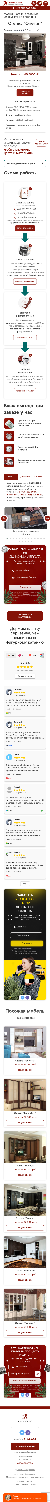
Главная (8, 14)
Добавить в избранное (25, 1470)
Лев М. (17, 755)
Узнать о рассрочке (25, 337)
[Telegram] (22, 998)
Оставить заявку (25, 228)
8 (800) (25, 1439)
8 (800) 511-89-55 (26, 209)
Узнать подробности (41, 143)
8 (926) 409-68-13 (27, 217)
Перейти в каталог (25, 391)
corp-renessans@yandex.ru (25, 1452)
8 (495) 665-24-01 (27, 213)
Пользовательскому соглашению (25, 953)
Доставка (25, 477)
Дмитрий (18, 722)
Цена (9, 477)
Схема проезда (25, 1463)
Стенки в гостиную (27, 14)
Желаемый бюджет (27, 577)
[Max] (27, 998)
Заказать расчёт (25, 92)
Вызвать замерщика (25, 281)
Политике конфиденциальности (25, 951)
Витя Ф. (17, 852)
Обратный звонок (25, 1446)
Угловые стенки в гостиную (20, 17)
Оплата (38, 477)
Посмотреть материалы (25, 616)
